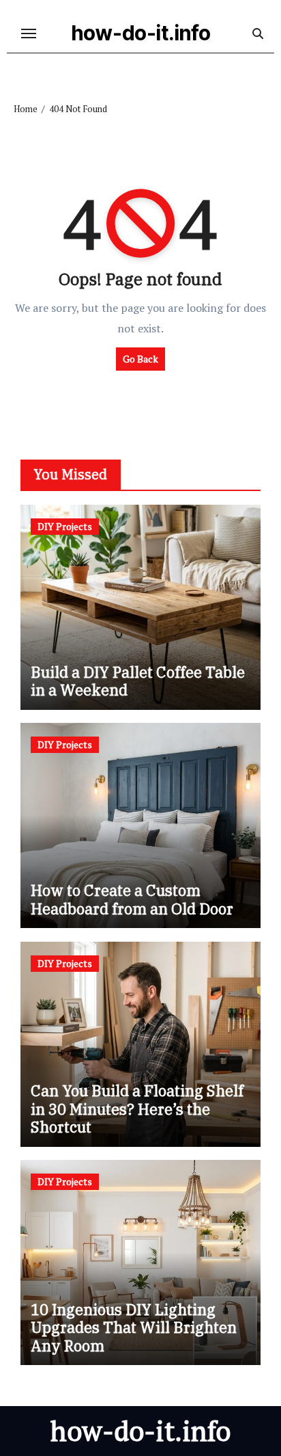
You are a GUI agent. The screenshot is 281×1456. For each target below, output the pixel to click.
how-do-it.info (141, 33)
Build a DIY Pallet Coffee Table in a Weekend (138, 681)
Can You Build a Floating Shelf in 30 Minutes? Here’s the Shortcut (137, 1109)
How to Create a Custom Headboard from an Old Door (132, 899)
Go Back (140, 358)
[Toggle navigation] (28, 33)
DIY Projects (65, 526)
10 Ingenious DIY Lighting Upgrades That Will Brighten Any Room (134, 1327)
